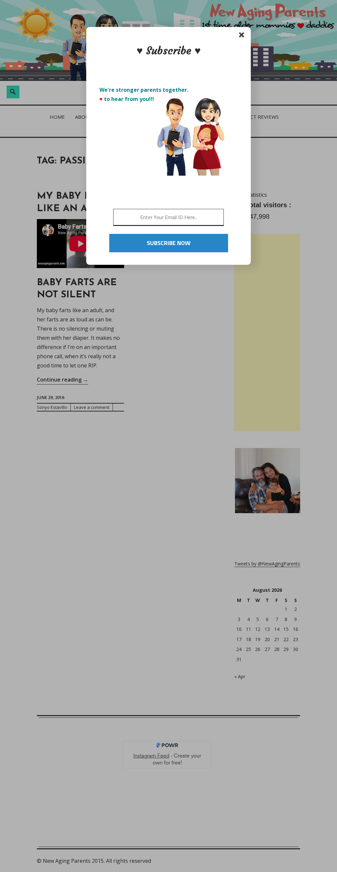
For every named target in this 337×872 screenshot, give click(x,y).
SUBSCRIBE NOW (169, 242)
